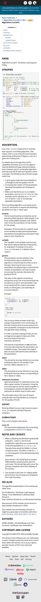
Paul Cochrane (8, 18)
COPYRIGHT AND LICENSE (12, 51)
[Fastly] (20, 573)
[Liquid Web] (30, 579)
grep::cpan (24, 556)
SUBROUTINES (10, 40)
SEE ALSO (6, 45)
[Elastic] (31, 569)
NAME (5, 30)
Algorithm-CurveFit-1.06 (14, 20)
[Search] (25, 3)
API (22, 559)
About (7, 556)
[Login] (34, 3)
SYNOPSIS (6, 33)
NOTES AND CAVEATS (10, 43)
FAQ (11, 559)
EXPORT (8, 38)
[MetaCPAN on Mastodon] (24, 597)
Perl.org (28, 559)
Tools (17, 559)
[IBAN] (12, 579)
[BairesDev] (14, 565)
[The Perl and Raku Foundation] (25, 585)
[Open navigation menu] (30, 3)
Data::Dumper (11, 111)
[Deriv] (20, 569)
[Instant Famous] (20, 579)
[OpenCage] (17, 585)
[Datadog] (9, 569)
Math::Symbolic (8, 514)
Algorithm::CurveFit (13, 74)
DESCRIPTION (8, 35)
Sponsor (15, 556)
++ (30, 20)
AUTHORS (6, 48)
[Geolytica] (5, 579)
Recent (33, 556)
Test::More (32, 514)
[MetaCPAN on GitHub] (18, 597)
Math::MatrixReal (20, 514)
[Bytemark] (28, 565)
